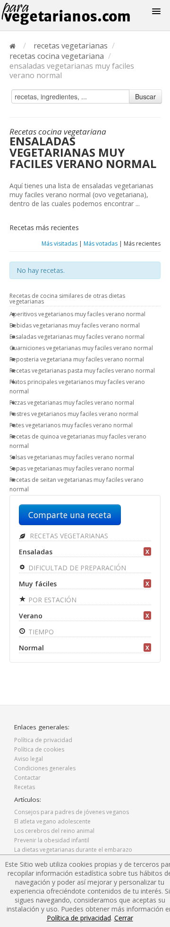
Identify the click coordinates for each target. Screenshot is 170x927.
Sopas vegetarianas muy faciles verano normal (71, 468)
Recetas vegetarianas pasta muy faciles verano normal (82, 371)
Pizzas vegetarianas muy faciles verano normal (71, 403)
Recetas (24, 787)
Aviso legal (28, 759)
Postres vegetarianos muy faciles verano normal (73, 414)
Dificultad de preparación (76, 567)
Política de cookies (39, 749)
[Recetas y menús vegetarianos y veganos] (67, 14)
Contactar (27, 778)
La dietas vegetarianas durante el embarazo (73, 850)
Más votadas (101, 244)
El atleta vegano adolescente (52, 821)
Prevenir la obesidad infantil (51, 840)
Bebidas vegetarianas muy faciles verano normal (74, 325)
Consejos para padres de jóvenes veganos (71, 812)
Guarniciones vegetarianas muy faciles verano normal (81, 348)
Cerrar (123, 917)
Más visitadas (59, 244)
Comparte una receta (69, 514)
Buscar (145, 96)
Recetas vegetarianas (68, 535)
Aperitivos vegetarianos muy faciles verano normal (77, 314)
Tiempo (40, 631)
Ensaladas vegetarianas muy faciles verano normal (76, 337)
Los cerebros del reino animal (54, 831)
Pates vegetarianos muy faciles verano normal (71, 425)
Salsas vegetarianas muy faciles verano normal (71, 457)
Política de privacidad (43, 740)
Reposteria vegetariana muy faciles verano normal (76, 359)
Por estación (51, 599)
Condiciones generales (45, 768)
